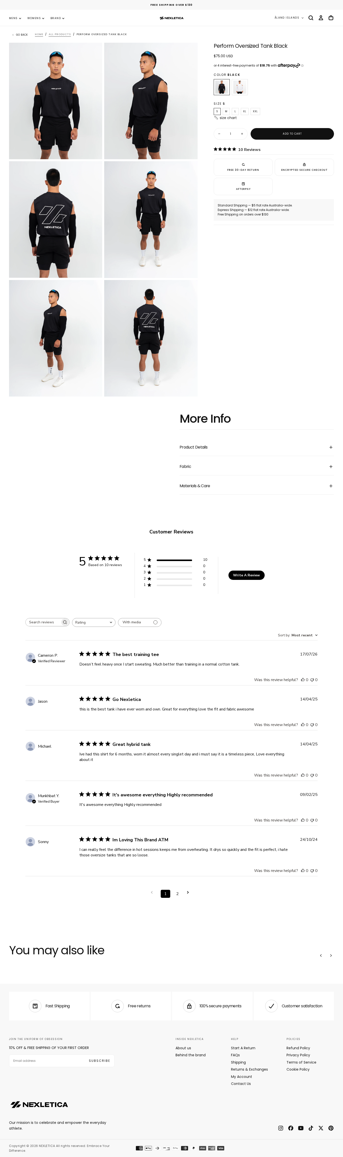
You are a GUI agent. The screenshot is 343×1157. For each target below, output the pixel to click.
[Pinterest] (331, 1128)
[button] (311, 18)
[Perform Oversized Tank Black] (221, 87)
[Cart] (331, 18)
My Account (241, 1076)
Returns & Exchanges (249, 1069)
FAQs (235, 1055)
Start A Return (243, 1048)
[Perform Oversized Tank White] (239, 87)
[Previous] (321, 956)
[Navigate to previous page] (153, 892)
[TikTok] (311, 1128)
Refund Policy (298, 1048)
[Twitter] (321, 1128)
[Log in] (321, 18)
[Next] (331, 956)
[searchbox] (43, 622)
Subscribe (99, 1061)
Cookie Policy (298, 1069)
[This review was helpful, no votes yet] (303, 680)
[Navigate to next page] (189, 892)
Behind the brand (191, 1055)
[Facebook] (291, 1128)
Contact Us (241, 1083)
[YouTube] (301, 1128)
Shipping (238, 1062)
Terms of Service (301, 1062)
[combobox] (94, 622)
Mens (13, 18)
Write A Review (246, 575)
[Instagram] (281, 1128)
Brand (55, 18)
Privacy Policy (298, 1055)
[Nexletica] (39, 1104)
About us (183, 1048)
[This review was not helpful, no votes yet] (312, 680)
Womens (34, 18)
